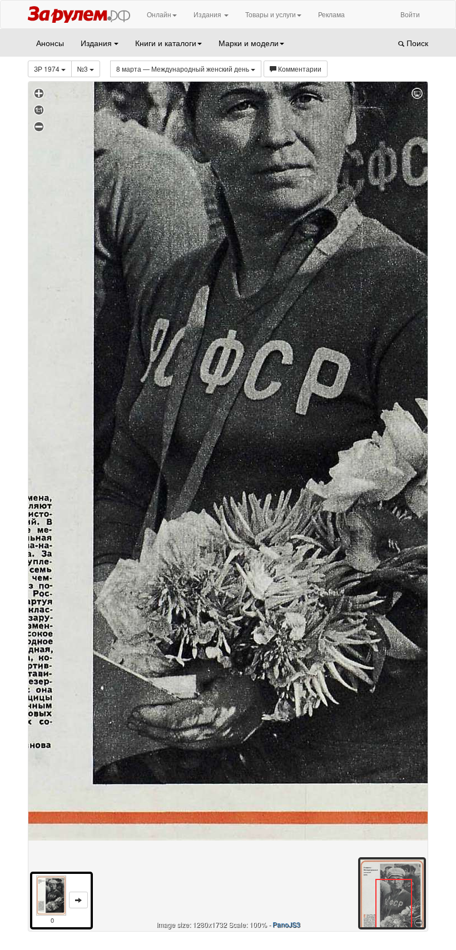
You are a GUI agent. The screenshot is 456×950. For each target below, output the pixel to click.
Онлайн (159, 14)
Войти (410, 14)
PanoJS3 (286, 924)
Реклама (331, 14)
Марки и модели (249, 42)
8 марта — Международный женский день (183, 68)
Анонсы (50, 42)
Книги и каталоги (165, 42)
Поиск (416, 42)
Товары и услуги (270, 14)
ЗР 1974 (47, 68)
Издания (208, 14)
